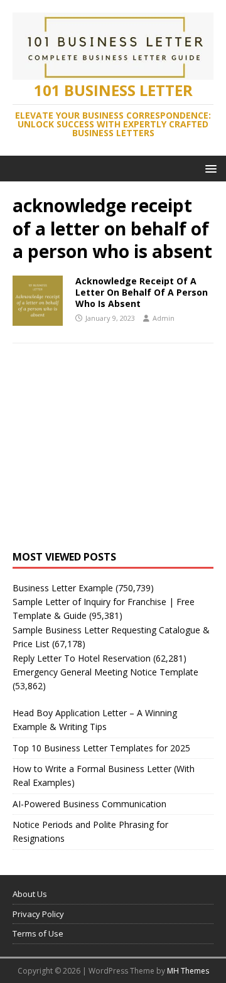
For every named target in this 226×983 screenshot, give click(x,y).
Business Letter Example (63, 588)
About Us (30, 894)
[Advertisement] (113, 459)
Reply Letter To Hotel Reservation (82, 658)
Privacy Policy (38, 914)
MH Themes (188, 970)
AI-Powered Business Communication (89, 804)
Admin (164, 318)
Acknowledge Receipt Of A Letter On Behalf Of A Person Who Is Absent (141, 292)
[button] (209, 168)
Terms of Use (38, 933)
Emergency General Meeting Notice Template (105, 672)
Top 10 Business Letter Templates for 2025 (101, 748)
